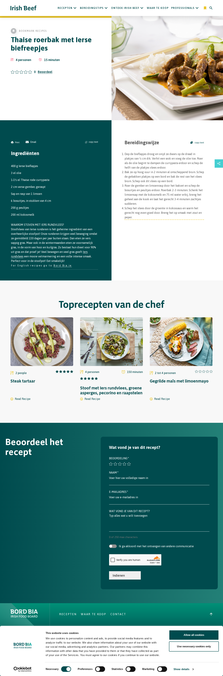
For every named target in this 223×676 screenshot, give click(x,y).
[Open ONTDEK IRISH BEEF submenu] (141, 8)
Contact (118, 614)
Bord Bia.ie (62, 265)
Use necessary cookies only (194, 646)
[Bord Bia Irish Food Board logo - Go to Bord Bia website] (24, 616)
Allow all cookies (194, 634)
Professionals (183, 8)
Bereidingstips (92, 8)
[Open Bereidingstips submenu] (106, 8)
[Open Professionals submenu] (197, 8)
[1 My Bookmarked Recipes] (205, 8)
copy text (93, 142)
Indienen (119, 575)
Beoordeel (45, 72)
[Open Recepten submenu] (74, 8)
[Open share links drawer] (219, 163)
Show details (181, 669)
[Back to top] (211, 614)
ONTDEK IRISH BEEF (125, 8)
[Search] (211, 8)
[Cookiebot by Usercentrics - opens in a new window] (22, 669)
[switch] (100, 669)
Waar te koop (158, 8)
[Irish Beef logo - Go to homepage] (23, 8)
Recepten (65, 8)
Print (17, 142)
